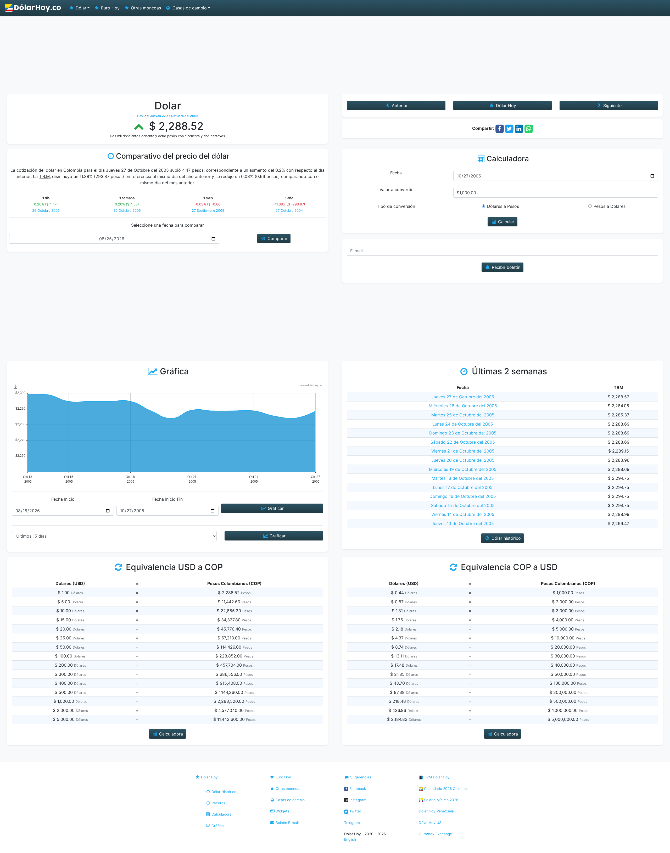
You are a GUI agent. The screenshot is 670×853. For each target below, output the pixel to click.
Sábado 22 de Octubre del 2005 (463, 442)
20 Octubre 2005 (127, 211)
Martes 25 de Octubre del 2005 (462, 414)
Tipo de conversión (396, 206)
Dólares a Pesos (503, 206)
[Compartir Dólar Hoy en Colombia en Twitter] (509, 128)
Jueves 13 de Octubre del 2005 (463, 523)
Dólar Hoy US (430, 823)
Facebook (357, 789)
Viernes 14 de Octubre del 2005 (462, 514)
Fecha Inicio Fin (167, 499)
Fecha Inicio (63, 499)
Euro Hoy (110, 7)
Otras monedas (145, 7)
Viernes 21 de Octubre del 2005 (462, 451)
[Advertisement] (335, 55)
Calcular (505, 221)
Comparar (276, 238)
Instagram (357, 800)
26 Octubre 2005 (46, 211)
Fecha (396, 172)
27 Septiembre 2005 (208, 211)
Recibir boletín (505, 267)
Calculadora (221, 814)
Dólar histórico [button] (505, 538)
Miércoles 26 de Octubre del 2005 (463, 405)
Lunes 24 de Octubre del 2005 (462, 424)
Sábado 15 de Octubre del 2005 (463, 505)
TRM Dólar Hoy (436, 777)
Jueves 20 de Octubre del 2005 (462, 460)
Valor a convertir (396, 189)
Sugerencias (360, 777)
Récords (217, 803)
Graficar (275, 508)
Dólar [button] (80, 7)
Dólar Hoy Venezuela (436, 811)
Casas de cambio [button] (189, 7)
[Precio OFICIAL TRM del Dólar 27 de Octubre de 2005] (33, 8)
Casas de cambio (290, 800)
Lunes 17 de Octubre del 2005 (463, 487)
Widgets (282, 811)
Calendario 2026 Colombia (445, 789)
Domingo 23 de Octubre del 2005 (462, 433)
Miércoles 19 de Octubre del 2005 (462, 469)
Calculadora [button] (170, 734)
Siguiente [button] (612, 105)
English (350, 839)
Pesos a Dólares (610, 206)
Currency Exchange (435, 834)
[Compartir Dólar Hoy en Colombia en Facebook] (499, 128)
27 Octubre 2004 (289, 211)
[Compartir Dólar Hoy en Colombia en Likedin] (519, 128)
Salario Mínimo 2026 (440, 800)
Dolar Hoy (209, 777)
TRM (140, 116)
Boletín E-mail (287, 823)
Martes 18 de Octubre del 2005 (463, 478)
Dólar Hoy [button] (505, 105)
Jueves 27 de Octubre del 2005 (462, 396)
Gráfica (217, 826)
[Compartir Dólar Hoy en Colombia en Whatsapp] (528, 128)
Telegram (352, 823)
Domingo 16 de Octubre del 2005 (462, 496)
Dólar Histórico (223, 792)
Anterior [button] (399, 105)
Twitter (354, 811)
